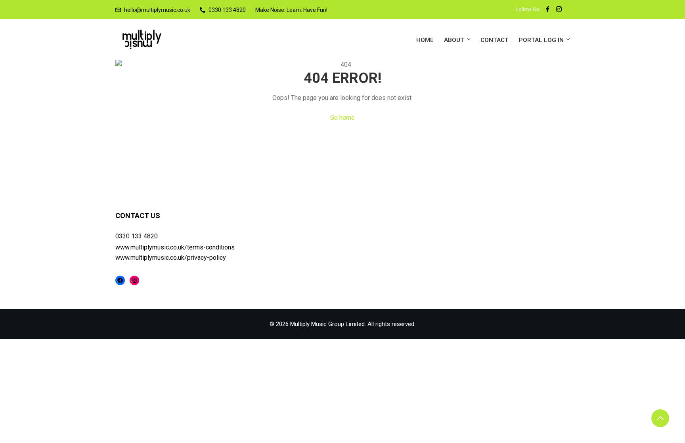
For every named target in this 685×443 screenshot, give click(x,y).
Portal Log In (541, 40)
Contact (494, 40)
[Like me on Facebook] (548, 10)
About (454, 40)
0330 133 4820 (136, 236)
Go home (342, 117)
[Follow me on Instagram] (559, 10)
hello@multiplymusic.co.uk (157, 10)
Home (425, 40)
